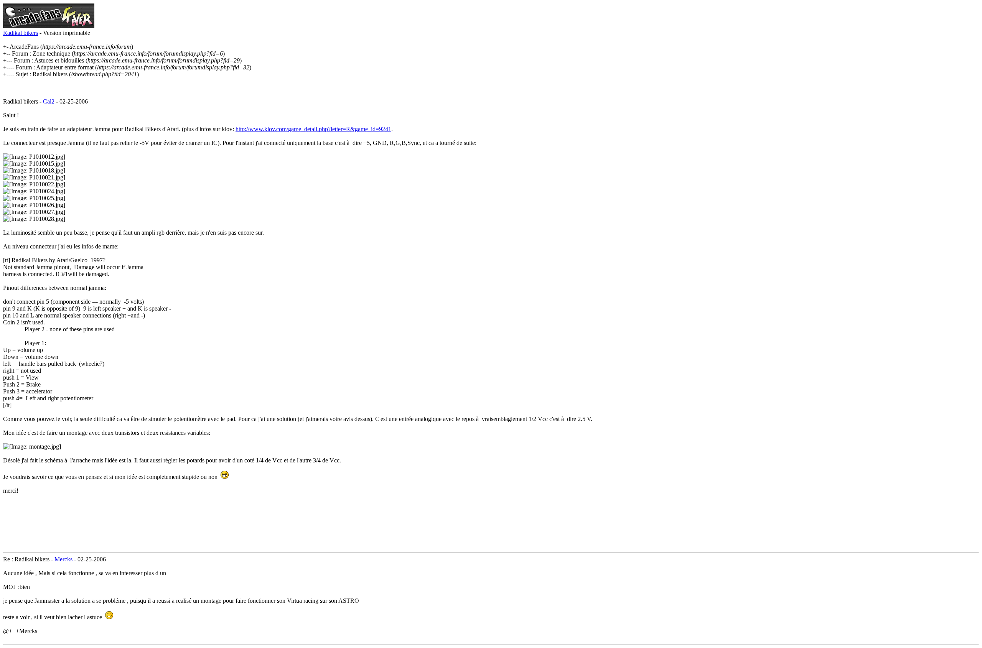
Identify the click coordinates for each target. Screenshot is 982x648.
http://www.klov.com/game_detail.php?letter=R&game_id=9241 (313, 129)
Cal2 (48, 101)
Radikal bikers (20, 33)
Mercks (63, 559)
